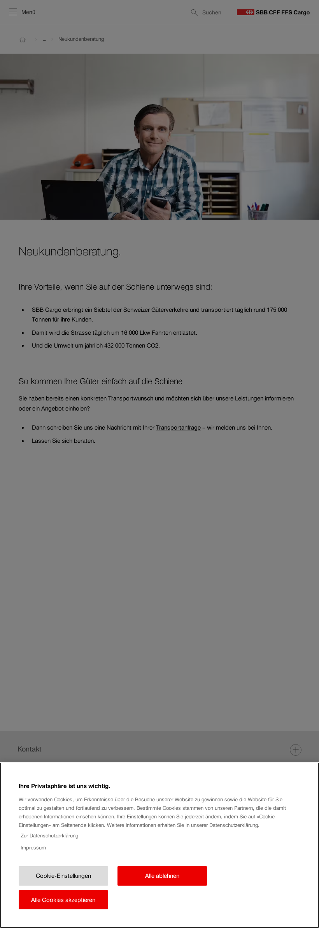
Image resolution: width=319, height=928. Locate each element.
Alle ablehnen (162, 875)
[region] (159, 845)
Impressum (33, 848)
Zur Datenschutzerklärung (49, 836)
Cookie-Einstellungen (63, 875)
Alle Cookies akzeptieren (63, 900)
